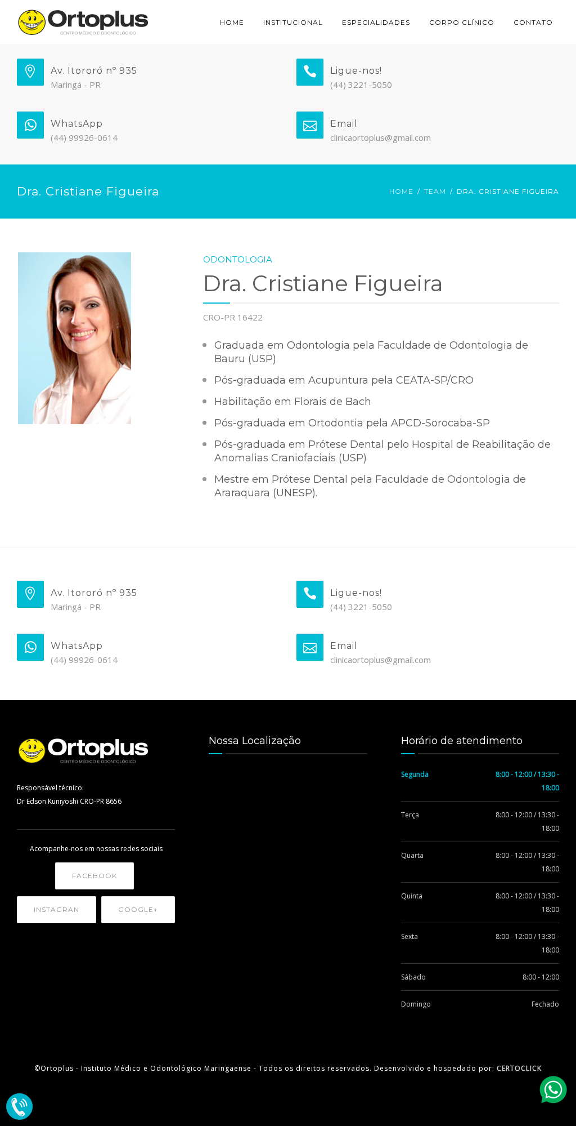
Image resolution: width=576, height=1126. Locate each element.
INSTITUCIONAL (293, 22)
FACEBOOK (94, 875)
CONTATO (533, 22)
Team (435, 191)
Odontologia (237, 259)
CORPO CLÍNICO (461, 22)
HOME (232, 22)
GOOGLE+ (138, 909)
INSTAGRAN (56, 909)
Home (401, 191)
